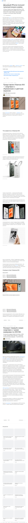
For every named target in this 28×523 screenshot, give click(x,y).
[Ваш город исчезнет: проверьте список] (8, 515)
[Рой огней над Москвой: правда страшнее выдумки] (8, 457)
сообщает (12, 39)
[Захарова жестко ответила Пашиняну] (19, 480)
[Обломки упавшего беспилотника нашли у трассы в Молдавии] (8, 434)
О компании (3, 522)
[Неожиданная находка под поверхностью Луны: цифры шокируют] (19, 492)
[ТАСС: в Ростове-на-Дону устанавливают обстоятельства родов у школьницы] (19, 445)
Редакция (9, 522)
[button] (14, 32)
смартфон (11, 65)
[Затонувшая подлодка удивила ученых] (19, 469)
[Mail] (2, 1)
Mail (1, 522)
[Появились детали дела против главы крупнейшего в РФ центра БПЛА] (8, 469)
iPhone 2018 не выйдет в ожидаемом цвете (11, 75)
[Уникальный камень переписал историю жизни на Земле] (19, 504)
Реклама (6, 522)
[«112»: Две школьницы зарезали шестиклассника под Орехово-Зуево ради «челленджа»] (8, 480)
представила (7, 112)
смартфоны (18, 112)
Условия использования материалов (14, 522)
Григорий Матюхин (8, 15)
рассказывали (8, 403)
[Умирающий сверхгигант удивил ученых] (19, 434)
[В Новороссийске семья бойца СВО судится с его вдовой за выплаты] (19, 515)
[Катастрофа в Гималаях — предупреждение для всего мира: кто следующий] (19, 457)
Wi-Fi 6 (17, 265)
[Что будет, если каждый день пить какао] (8, 492)
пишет (10, 17)
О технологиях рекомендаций (22, 522)
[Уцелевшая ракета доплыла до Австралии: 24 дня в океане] (8, 445)
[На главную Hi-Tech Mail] (4, 1)
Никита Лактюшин (7, 338)
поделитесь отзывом (19, 65)
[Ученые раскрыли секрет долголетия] (8, 504)
